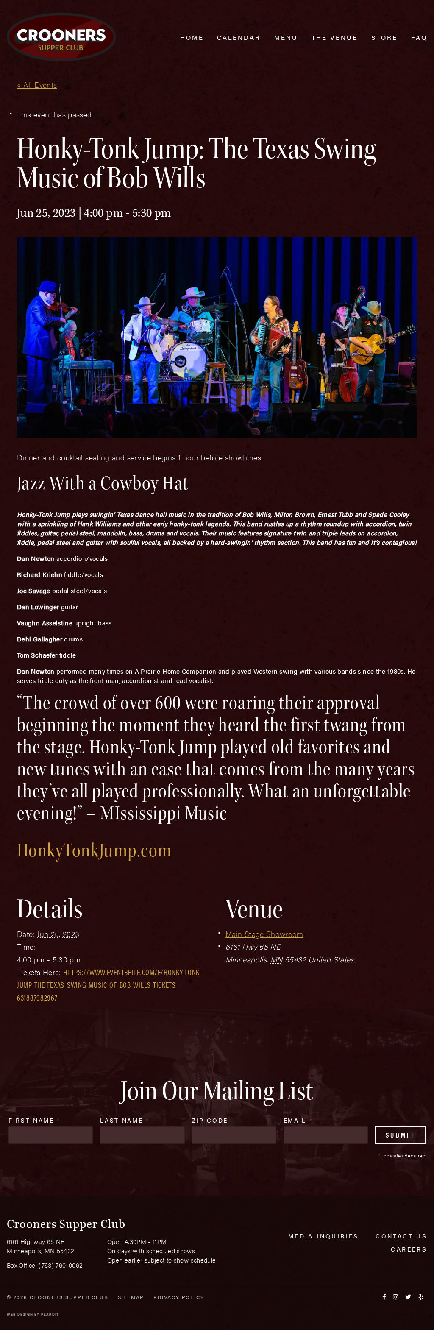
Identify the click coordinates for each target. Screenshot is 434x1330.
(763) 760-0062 (61, 1264)
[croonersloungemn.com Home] (61, 37)
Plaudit (50, 1314)
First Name (34, 1120)
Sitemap (131, 1296)
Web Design (20, 1314)
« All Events (37, 84)
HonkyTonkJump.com (94, 850)
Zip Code (210, 1120)
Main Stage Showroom (264, 933)
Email (298, 1120)
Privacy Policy (178, 1296)
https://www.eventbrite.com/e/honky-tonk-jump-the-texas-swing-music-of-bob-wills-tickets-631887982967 (109, 985)
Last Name (124, 1120)
